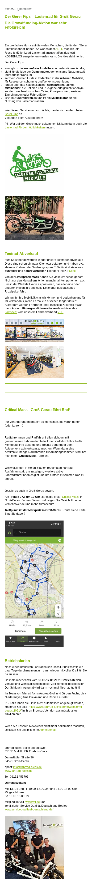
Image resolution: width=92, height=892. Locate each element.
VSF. (60, 312)
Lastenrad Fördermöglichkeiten (25, 127)
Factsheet (11, 312)
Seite (72, 271)
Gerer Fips (11, 114)
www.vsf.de (32, 802)
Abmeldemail (47, 729)
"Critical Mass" (70, 496)
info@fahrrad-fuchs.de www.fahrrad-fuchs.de (23, 768)
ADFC (59, 49)
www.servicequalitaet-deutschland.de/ (29, 809)
